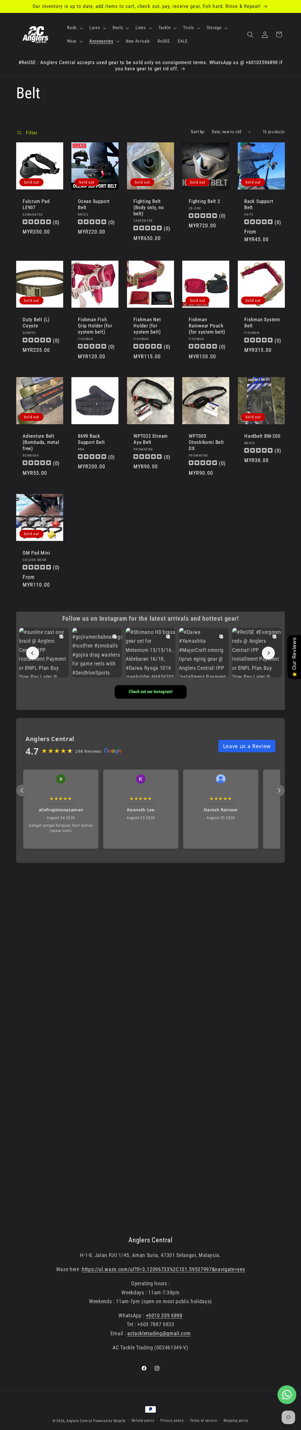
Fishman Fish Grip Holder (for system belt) (95, 326)
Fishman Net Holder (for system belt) (147, 326)
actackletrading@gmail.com (159, 1333)
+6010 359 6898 (164, 1316)
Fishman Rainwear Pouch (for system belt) (207, 326)
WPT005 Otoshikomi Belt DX (206, 442)
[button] (74, 28)
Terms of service (203, 1421)
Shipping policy (236, 1421)
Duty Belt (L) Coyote (36, 323)
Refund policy (143, 1421)
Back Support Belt (258, 205)
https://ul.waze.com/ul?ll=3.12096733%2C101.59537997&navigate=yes (163, 1269)
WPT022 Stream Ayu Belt (150, 439)
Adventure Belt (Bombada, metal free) (41, 442)
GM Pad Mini (36, 553)
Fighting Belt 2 (204, 201)
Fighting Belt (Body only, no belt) (148, 208)
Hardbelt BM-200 (262, 436)
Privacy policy (172, 1421)
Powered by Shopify (109, 1421)
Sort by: (198, 131)
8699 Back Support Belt (91, 439)
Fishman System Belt (262, 323)
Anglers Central (79, 1421)
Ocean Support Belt (94, 205)
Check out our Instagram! (151, 691)
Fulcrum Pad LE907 (36, 205)
